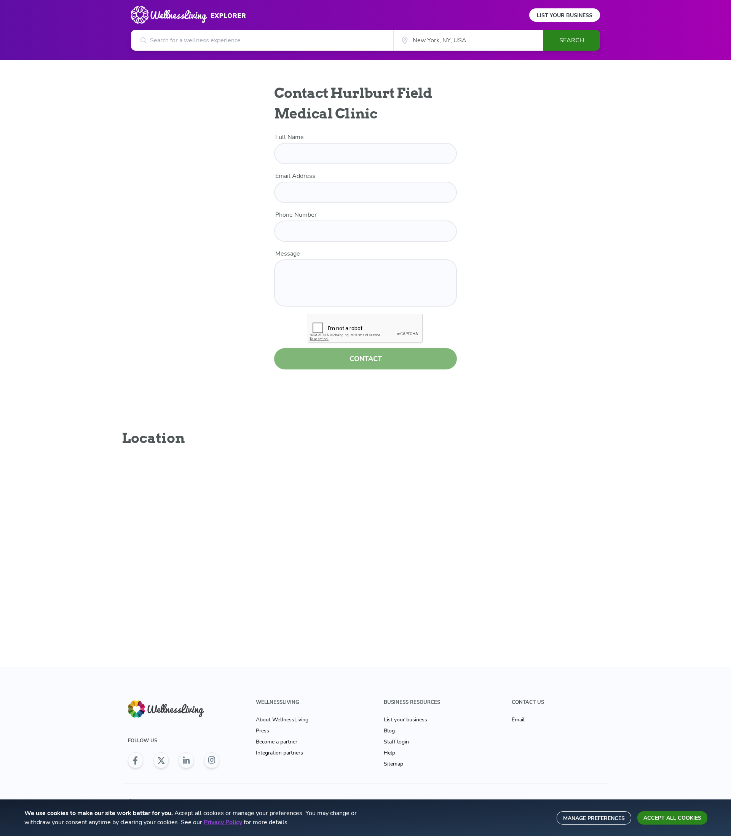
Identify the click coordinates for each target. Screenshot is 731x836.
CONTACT (366, 358)
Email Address (295, 176)
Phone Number (296, 215)
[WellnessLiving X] (161, 760)
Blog (389, 730)
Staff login (396, 741)
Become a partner (276, 741)
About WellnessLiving (282, 719)
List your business (405, 719)
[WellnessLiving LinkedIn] (186, 760)
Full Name (289, 137)
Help (389, 752)
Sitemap (393, 763)
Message (287, 253)
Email (518, 719)
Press (262, 730)
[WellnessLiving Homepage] (173, 709)
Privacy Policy (223, 822)
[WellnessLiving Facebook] (135, 760)
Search (571, 40)
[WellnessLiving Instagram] (211, 760)
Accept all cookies (672, 818)
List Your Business (564, 15)
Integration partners (279, 752)
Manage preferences (594, 818)
